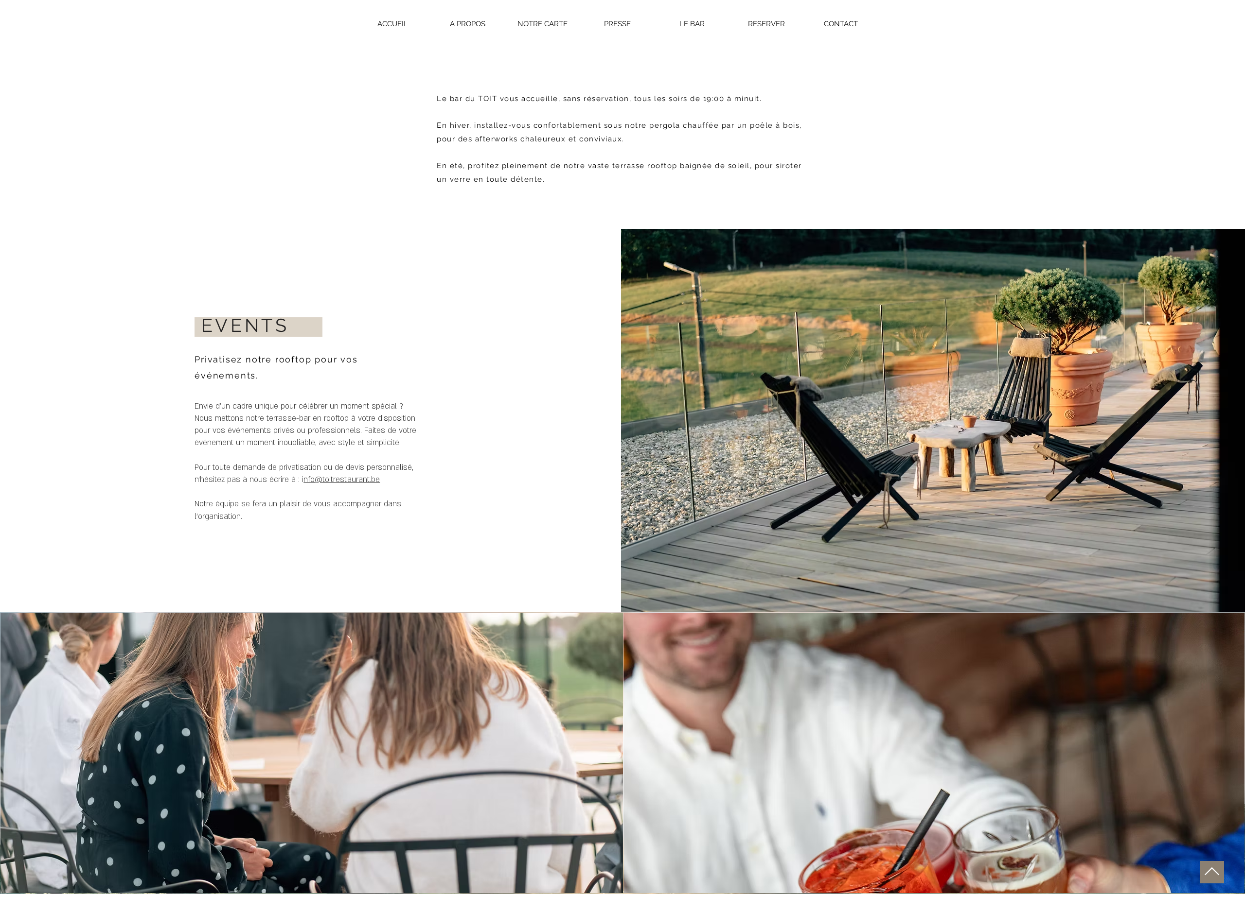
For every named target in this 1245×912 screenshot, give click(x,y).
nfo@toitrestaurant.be (341, 479)
